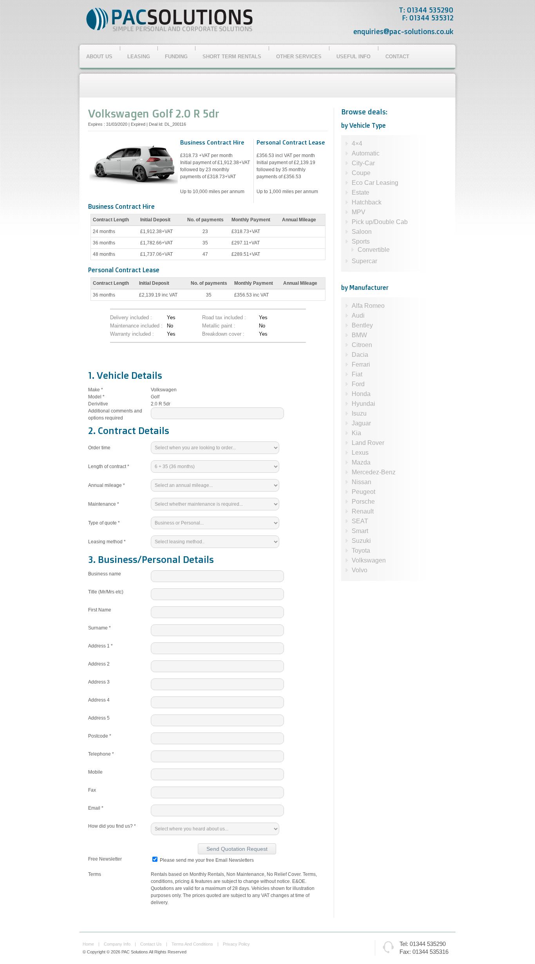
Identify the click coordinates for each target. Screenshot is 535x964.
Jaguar (361, 423)
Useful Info (353, 57)
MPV (358, 212)
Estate (360, 192)
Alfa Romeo (368, 305)
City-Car (363, 163)
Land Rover (368, 442)
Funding (176, 57)
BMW (359, 335)
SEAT (360, 521)
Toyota (361, 550)
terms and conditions (192, 944)
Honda (361, 394)
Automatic (366, 153)
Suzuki (361, 540)
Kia (356, 433)
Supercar (364, 261)
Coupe (361, 173)
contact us (151, 944)
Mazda (361, 462)
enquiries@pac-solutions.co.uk (403, 31)
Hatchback (366, 202)
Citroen (362, 345)
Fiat (357, 374)
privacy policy (236, 944)
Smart (360, 531)
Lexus (360, 452)
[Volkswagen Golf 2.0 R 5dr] (133, 183)
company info (117, 944)
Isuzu (359, 413)
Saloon (362, 231)
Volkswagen (369, 560)
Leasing (138, 57)
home (88, 944)
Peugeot (363, 491)
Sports (361, 241)
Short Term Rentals (231, 57)
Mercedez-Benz (374, 472)
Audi (358, 315)
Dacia (360, 354)
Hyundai (363, 403)
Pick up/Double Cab (380, 222)
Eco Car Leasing (375, 182)
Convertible (374, 249)
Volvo (359, 570)
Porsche (363, 501)
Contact (397, 57)
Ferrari (361, 364)
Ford (358, 384)
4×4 (357, 143)
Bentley (362, 325)
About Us (99, 57)
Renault (363, 511)
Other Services (299, 57)
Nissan (361, 482)
